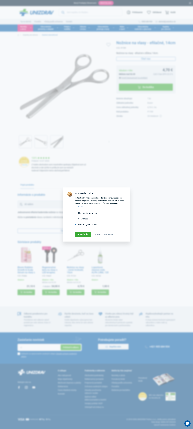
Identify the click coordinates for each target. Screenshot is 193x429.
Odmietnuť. (79, 206)
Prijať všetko (82, 234)
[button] (187, 423)
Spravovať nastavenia (103, 234)
